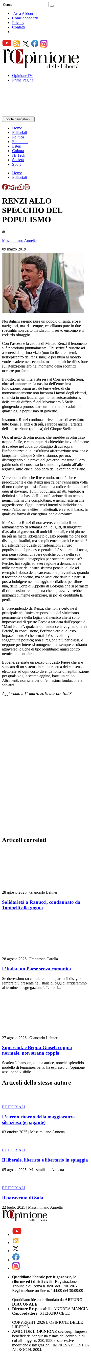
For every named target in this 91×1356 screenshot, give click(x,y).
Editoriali (19, 132)
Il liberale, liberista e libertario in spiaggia (45, 1160)
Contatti (18, 27)
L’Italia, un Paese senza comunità (36, 968)
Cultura (18, 151)
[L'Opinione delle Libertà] (41, 67)
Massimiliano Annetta (19, 240)
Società (18, 160)
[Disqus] (45, 767)
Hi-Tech (18, 155)
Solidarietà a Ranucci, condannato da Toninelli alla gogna (41, 904)
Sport (16, 164)
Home (17, 128)
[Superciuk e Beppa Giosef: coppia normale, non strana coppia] (32, 1033)
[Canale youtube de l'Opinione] (7, 46)
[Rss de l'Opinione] (17, 46)
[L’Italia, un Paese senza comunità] (32, 954)
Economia (20, 141)
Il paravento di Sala (22, 1197)
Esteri (16, 146)
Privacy (18, 22)
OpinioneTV (22, 75)
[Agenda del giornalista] (24, 114)
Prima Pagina (22, 80)
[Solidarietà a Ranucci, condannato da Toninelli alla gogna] (32, 888)
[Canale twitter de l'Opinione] (26, 46)
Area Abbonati (25, 13)
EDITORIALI (13, 1107)
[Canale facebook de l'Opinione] (35, 46)
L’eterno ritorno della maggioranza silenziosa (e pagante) (38, 1119)
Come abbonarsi (25, 18)
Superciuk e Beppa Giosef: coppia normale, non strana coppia (37, 1050)
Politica (18, 137)
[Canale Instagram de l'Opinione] (44, 46)
